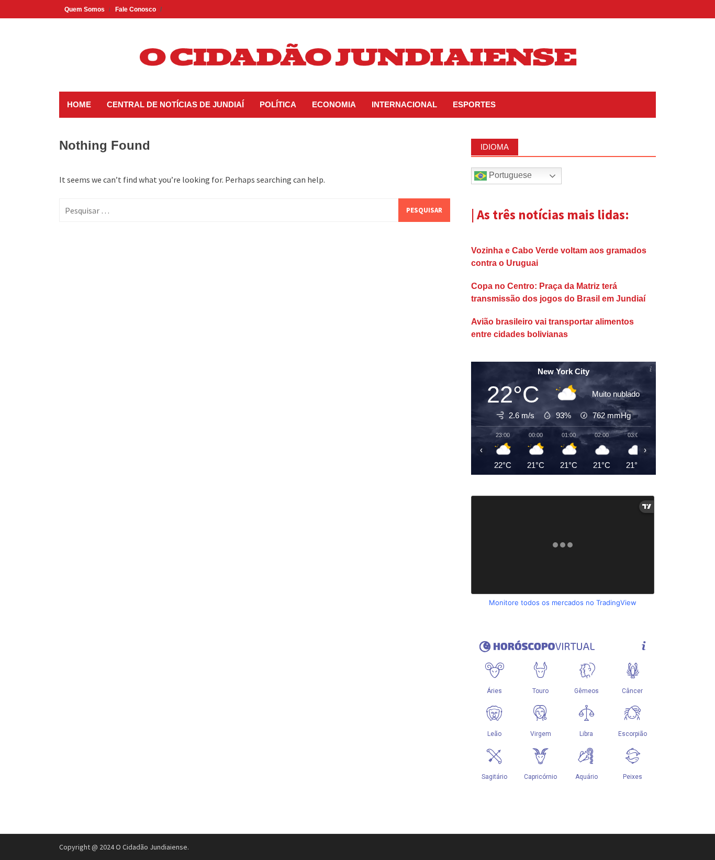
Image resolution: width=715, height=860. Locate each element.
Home (79, 104)
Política (278, 104)
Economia (334, 104)
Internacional (404, 104)
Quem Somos (84, 9)
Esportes (474, 104)
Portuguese (509, 175)
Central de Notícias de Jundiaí (175, 104)
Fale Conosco (135, 9)
